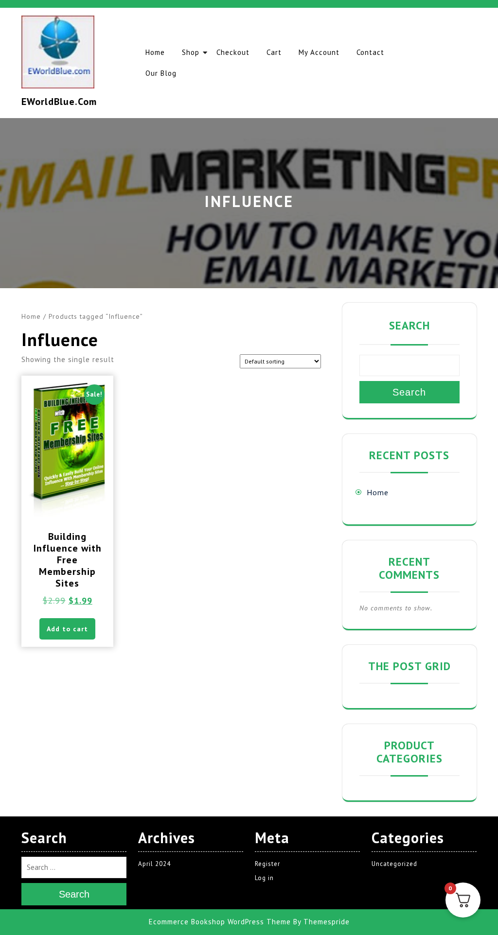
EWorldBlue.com (59, 101)
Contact (370, 52)
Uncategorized (394, 864)
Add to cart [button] (67, 628)
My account (319, 52)
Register (267, 864)
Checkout (232, 52)
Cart (274, 52)
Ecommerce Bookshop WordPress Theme (220, 921)
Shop (190, 52)
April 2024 (154, 864)
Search (409, 325)
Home (155, 52)
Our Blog (161, 73)
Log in (264, 878)
